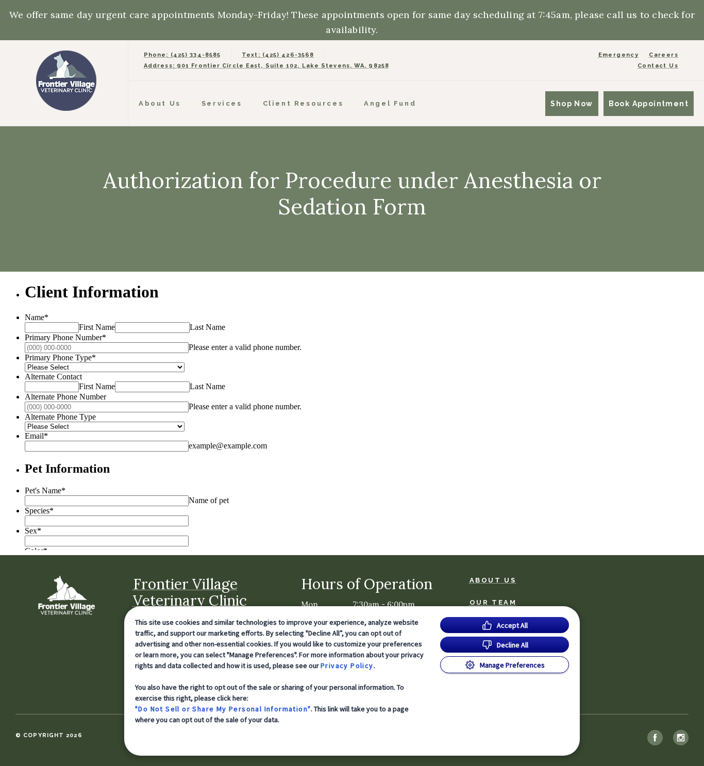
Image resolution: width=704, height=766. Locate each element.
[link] (66, 81)
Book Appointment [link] (649, 103)
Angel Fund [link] (390, 103)
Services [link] (222, 103)
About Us (160, 103)
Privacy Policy (347, 665)
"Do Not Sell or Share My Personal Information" (223, 708)
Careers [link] (663, 55)
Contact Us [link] (658, 65)
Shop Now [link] (571, 103)
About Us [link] (493, 580)
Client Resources (303, 103)
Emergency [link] (618, 55)
